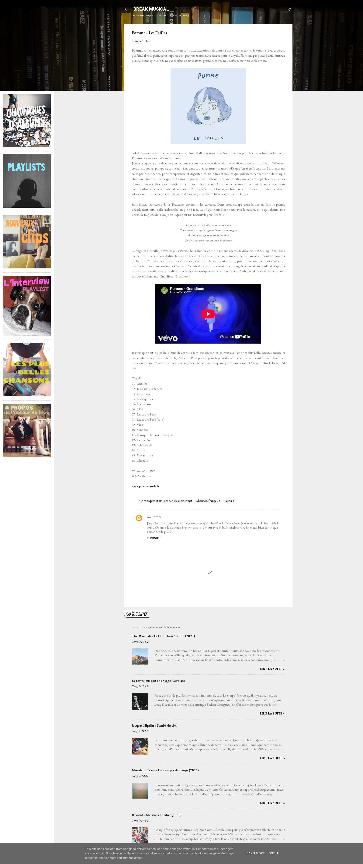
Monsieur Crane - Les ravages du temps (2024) (165, 770)
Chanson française (208, 501)
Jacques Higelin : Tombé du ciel (154, 725)
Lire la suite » (272, 669)
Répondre (154, 538)
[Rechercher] (290, 10)
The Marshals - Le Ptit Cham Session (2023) (163, 636)
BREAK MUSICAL (151, 9)
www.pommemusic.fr (145, 486)
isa (149, 517)
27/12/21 (156, 517)
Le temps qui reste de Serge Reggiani (158, 680)
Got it (273, 853)
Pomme (229, 501)
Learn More (255, 853)
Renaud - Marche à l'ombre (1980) (157, 815)
